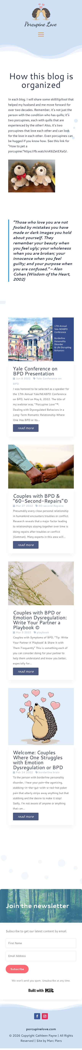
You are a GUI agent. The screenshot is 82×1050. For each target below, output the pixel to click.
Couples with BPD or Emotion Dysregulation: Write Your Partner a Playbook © (40, 620)
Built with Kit (41, 990)
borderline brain (49, 772)
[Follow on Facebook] (37, 1016)
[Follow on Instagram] (45, 1016)
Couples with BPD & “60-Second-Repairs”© (40, 498)
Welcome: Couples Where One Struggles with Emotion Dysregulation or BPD (38, 760)
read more (26, 427)
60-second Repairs (51, 505)
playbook (43, 632)
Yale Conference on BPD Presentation (35, 371)
